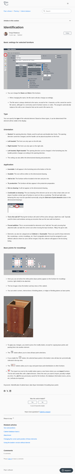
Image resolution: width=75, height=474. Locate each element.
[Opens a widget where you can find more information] (66, 470)
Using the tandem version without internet (17, 442)
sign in (10, 459)
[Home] (6, 3)
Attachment (7, 435)
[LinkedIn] (10, 391)
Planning (16, 11)
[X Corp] (7, 391)
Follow (67, 33)
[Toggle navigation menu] (67, 3)
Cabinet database (25, 11)
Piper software (8, 11)
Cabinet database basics (11, 431)
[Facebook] (4, 391)
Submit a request (45, 412)
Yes (32, 402)
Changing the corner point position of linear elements (20, 439)
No (42, 402)
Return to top (8, 418)
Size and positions (9, 428)
